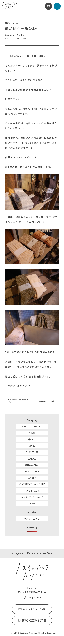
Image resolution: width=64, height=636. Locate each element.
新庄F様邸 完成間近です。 (18, 400)
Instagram (17, 553)
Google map (34, 597)
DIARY (32, 445)
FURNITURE (32, 452)
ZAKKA (32, 458)
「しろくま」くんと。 (32, 490)
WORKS (32, 477)
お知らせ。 (32, 439)
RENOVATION (32, 465)
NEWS (32, 432)
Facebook (32, 553)
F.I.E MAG (32, 503)
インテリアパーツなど (31, 497)
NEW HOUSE (31, 471)
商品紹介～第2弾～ (47, 401)
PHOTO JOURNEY (32, 426)
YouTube (48, 553)
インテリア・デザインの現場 (32, 484)
